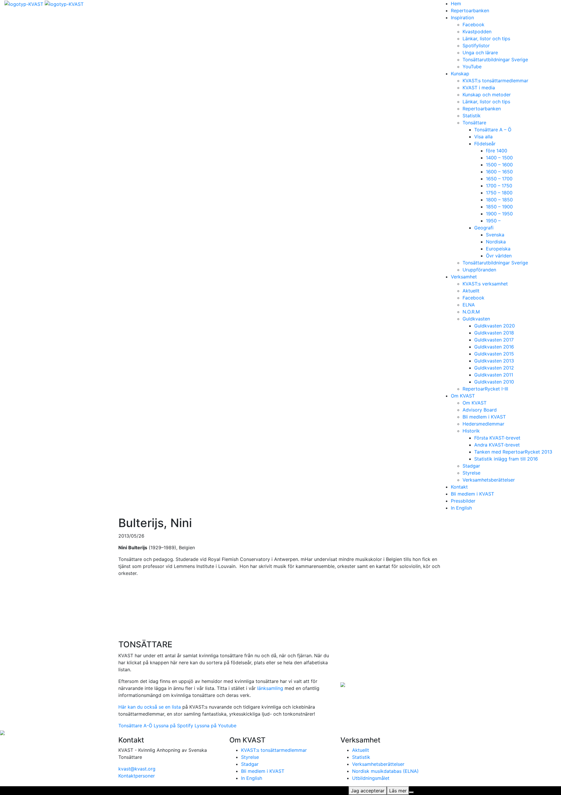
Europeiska (498, 249)
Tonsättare (474, 122)
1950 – (493, 221)
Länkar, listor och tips (486, 38)
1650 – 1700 (499, 179)
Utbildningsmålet (370, 778)
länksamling (270, 688)
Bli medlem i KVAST (484, 417)
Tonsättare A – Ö (492, 129)
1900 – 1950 (499, 214)
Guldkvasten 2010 (494, 382)
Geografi (484, 228)
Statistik (472, 115)
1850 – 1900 (499, 207)
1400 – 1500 (499, 158)
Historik (471, 431)
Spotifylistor (476, 45)
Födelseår (485, 144)
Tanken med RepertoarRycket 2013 (513, 452)
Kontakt (459, 487)
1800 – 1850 (499, 200)
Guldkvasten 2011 (493, 375)
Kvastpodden (477, 31)
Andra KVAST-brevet (497, 445)
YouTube (472, 66)
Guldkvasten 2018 (494, 333)
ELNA (469, 305)
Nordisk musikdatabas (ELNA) (385, 771)
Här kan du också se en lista (149, 707)
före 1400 (496, 151)
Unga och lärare (480, 52)
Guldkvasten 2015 (494, 354)
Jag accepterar (368, 791)
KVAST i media (479, 87)
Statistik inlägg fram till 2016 (506, 459)
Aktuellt (471, 291)
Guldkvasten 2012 (494, 368)
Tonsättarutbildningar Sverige (495, 59)
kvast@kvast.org (136, 769)
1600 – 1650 (499, 172)
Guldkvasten (476, 319)
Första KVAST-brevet (497, 438)
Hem (456, 3)
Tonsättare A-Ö (135, 725)
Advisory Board (480, 410)
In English (461, 508)
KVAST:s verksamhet (485, 284)
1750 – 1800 (499, 193)
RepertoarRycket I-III (485, 389)
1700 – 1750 (499, 186)
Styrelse (471, 473)
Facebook (473, 24)
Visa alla (483, 137)
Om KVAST (463, 396)
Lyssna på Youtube (215, 725)
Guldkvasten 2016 (494, 347)
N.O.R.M (471, 312)
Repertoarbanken (470, 10)
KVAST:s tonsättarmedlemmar (495, 80)
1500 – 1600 (499, 165)
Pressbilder (463, 501)
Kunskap (460, 73)
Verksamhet (464, 277)
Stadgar (471, 466)
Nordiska (496, 242)
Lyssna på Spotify (173, 725)
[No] (411, 792)
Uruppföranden (479, 270)
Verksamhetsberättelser (489, 480)
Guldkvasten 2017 (494, 340)
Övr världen (499, 256)
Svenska (495, 235)
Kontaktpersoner (136, 776)
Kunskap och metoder (487, 94)
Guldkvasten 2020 (494, 326)
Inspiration (462, 17)
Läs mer (398, 791)
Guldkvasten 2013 (494, 361)
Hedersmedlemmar (483, 424)
